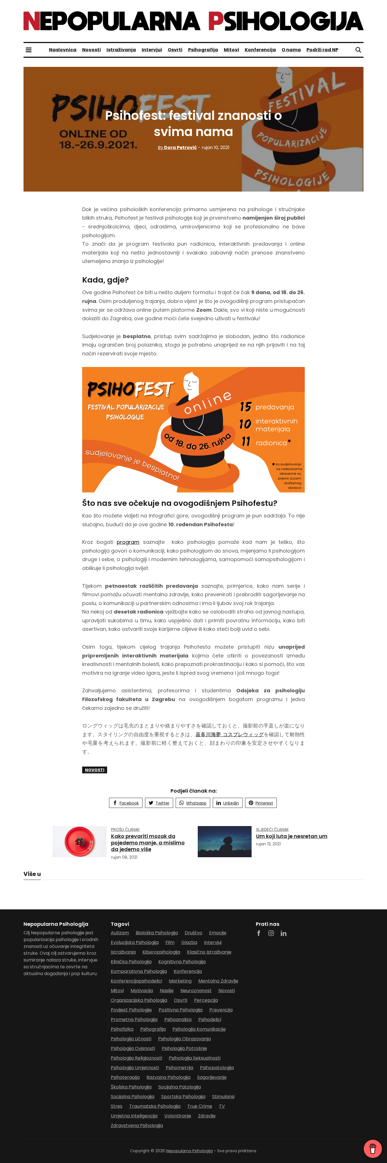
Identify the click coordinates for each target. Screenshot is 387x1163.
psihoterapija (125, 1077)
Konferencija (260, 49)
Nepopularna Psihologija (189, 1151)
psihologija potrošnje (184, 1048)
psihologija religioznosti (136, 1058)
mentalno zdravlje (218, 981)
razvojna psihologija (168, 1077)
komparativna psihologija (139, 971)
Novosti (91, 49)
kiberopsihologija (161, 952)
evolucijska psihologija (135, 942)
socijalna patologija (179, 1087)
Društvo (193, 932)
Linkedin (231, 803)
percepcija (206, 1000)
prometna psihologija (134, 1019)
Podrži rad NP (322, 49)
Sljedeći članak (272, 829)
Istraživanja (121, 49)
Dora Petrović (177, 147)
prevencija (221, 1010)
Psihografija (203, 49)
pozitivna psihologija (181, 1010)
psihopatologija (217, 1067)
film (170, 942)
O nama (291, 49)
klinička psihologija (131, 961)
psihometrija (179, 1067)
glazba (189, 942)
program (128, 542)
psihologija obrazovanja (184, 1038)
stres (116, 1106)
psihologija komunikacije (199, 1029)
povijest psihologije (131, 1010)
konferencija (188, 971)
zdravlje (207, 1116)
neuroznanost (196, 990)
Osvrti (175, 49)
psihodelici (209, 1019)
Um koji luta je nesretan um (292, 836)
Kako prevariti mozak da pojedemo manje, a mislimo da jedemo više (148, 843)
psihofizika (122, 1029)
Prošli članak (125, 829)
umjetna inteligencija (134, 1116)
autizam (120, 932)
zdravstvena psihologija (137, 1125)
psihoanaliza (178, 1019)
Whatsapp (196, 803)
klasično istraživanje (209, 952)
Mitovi (231, 49)
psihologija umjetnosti (135, 1067)
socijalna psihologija (132, 1096)
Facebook (129, 803)
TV (222, 1106)
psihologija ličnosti (131, 1038)
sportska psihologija (183, 1096)
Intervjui (152, 49)
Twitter (162, 803)
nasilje (167, 990)
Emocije (217, 932)
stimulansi (223, 1096)
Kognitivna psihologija (182, 961)
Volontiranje (177, 1116)
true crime (199, 1106)
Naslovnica (62, 49)
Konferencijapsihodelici (136, 981)
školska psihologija (131, 1087)
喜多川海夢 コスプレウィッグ (229, 734)
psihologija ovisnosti (133, 1048)
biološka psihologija (157, 932)
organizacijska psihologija (139, 1000)
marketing (180, 981)
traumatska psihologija (154, 1106)
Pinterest (264, 803)
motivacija (142, 990)
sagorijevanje (212, 1077)
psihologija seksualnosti (194, 1058)
